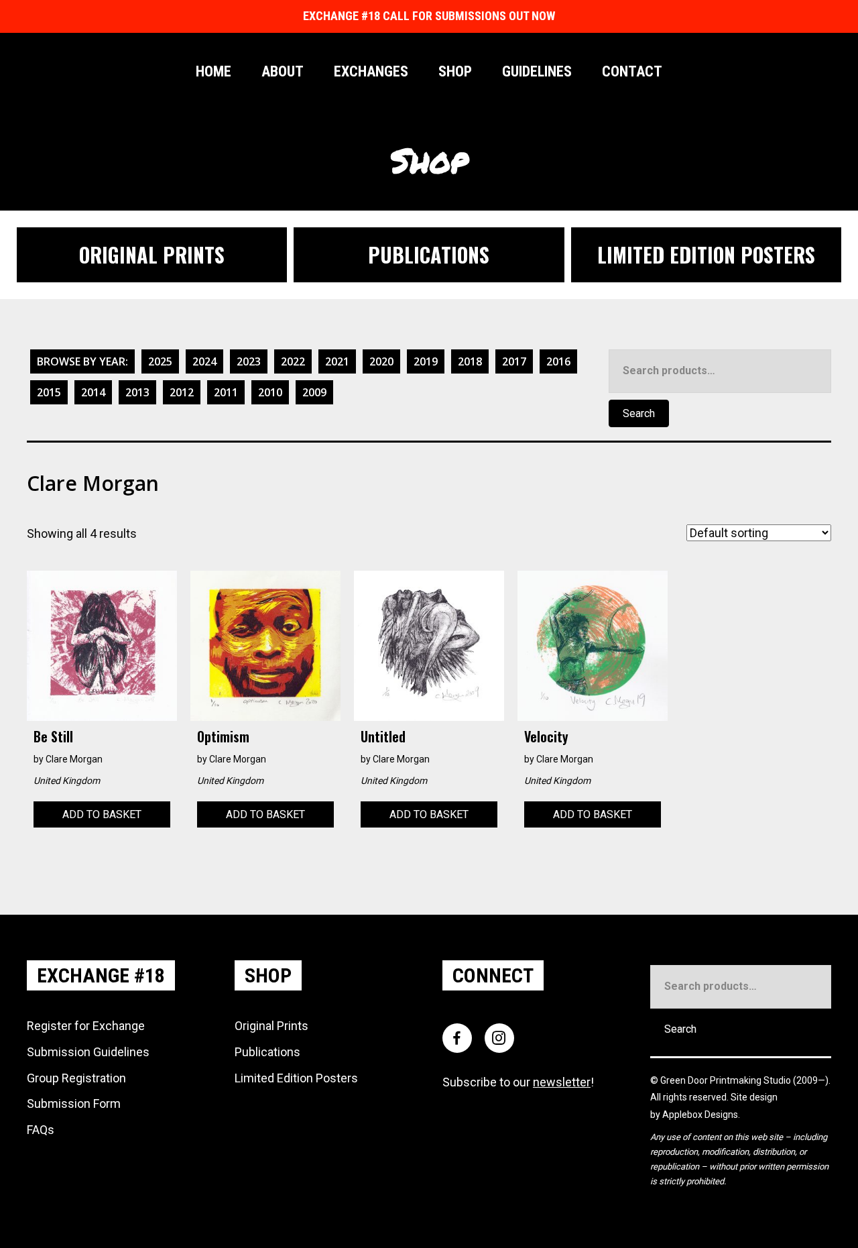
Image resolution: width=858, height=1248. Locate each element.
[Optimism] (265, 645)
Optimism (223, 736)
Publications (267, 1052)
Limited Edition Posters (296, 1078)
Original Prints (271, 1026)
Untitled (383, 736)
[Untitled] (429, 645)
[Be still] (102, 645)
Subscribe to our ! (518, 1082)
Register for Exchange (86, 1026)
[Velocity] (592, 645)
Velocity (546, 736)
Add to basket (101, 814)
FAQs (40, 1130)
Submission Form (74, 1103)
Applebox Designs (700, 1114)
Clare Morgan (74, 759)
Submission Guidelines (88, 1052)
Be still (53, 736)
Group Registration (76, 1078)
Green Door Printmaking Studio (726, 1080)
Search (639, 413)
